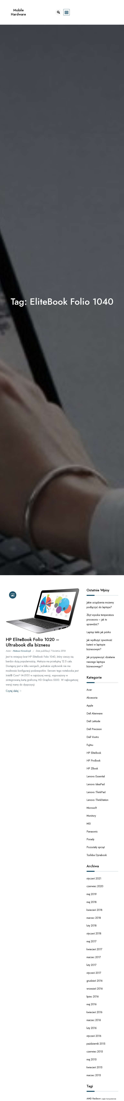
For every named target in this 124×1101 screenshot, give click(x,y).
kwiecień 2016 (94, 1012)
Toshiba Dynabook (97, 855)
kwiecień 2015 (94, 1067)
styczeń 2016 (94, 1036)
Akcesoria (92, 698)
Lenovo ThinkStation (97, 800)
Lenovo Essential (96, 776)
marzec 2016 (94, 1020)
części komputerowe (109, 1099)
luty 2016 (92, 1028)
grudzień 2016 (95, 981)
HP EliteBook (94, 753)
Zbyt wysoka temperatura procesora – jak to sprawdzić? (100, 619)
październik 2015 (96, 1044)
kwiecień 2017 (94, 949)
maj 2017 (91, 941)
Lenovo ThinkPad (96, 792)
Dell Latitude (93, 721)
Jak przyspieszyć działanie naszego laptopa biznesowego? (101, 661)
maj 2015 (92, 1059)
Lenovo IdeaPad (96, 784)
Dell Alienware (95, 713)
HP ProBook (93, 760)
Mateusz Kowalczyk (22, 650)
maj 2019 (92, 894)
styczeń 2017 (94, 973)
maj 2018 (92, 902)
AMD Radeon (94, 1098)
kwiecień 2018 (94, 910)
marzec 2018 (94, 918)
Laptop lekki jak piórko (99, 632)
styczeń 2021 (94, 878)
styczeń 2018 (94, 933)
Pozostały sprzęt (96, 847)
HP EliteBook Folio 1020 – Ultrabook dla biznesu (32, 642)
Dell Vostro (93, 737)
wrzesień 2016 (95, 989)
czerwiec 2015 (95, 1051)
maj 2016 (92, 1004)
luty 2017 (91, 965)
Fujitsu (90, 745)
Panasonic (92, 831)
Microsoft (92, 808)
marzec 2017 (94, 957)
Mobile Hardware (18, 12)
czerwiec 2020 (95, 886)
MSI (89, 824)
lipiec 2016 (93, 996)
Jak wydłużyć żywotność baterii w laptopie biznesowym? (99, 644)
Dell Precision (94, 729)
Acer (89, 690)
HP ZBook (92, 768)
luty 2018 (92, 925)
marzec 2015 (94, 1075)
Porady (90, 839)
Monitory (91, 816)
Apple (90, 705)
